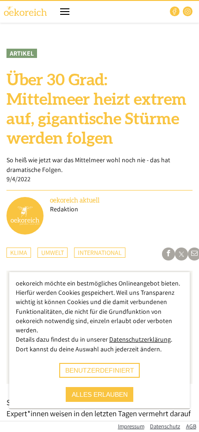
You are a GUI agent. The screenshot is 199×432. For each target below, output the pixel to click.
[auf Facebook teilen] (168, 254)
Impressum (131, 426)
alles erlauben (100, 394)
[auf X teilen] (181, 254)
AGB (191, 426)
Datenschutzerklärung (140, 339)
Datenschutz (165, 426)
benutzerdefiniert (99, 370)
